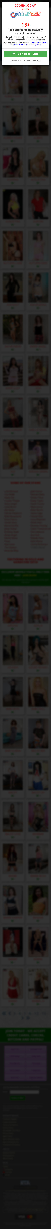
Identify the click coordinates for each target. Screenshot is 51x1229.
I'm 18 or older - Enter (26, 53)
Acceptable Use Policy (18, 45)
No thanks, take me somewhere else (25, 61)
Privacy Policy (36, 45)
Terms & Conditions (39, 43)
